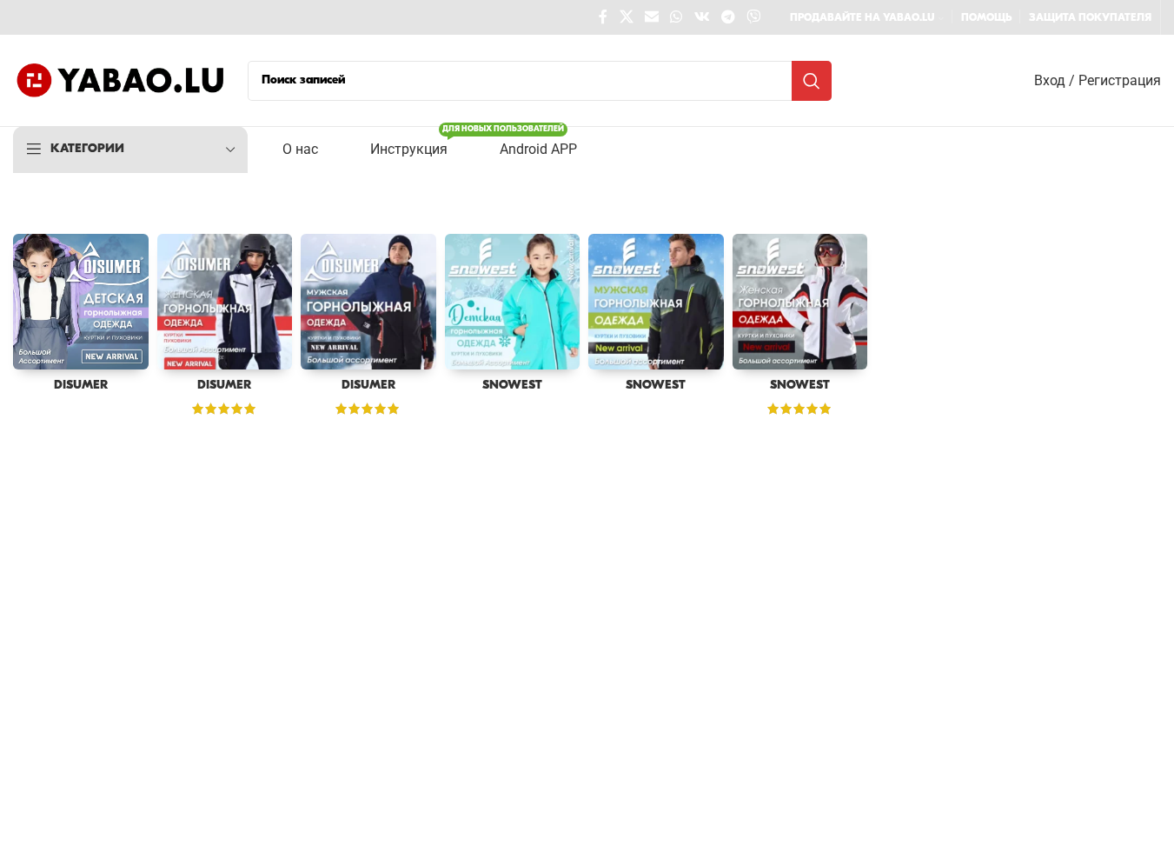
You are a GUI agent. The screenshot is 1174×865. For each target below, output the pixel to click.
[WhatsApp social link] (676, 17)
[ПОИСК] (812, 81)
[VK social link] (701, 17)
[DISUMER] (81, 301)
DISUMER (81, 385)
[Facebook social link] (603, 17)
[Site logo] (121, 80)
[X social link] (626, 17)
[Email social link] (651, 17)
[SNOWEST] (512, 301)
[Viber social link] (753, 17)
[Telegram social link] (727, 17)
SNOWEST (512, 385)
